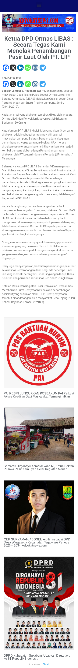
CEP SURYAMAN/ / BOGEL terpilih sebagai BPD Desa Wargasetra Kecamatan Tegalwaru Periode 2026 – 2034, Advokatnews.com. (37, 542)
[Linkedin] (20, 68)
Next (46, 664)
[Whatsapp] (27, 68)
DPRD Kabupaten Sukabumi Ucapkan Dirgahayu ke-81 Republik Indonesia (37, 657)
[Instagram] (35, 68)
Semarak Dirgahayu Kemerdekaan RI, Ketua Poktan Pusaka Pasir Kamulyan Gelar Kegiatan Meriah (39, 468)
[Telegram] (42, 68)
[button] (39, 5)
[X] (13, 68)
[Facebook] (5, 68)
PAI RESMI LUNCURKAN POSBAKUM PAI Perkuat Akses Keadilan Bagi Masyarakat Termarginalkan (39, 395)
